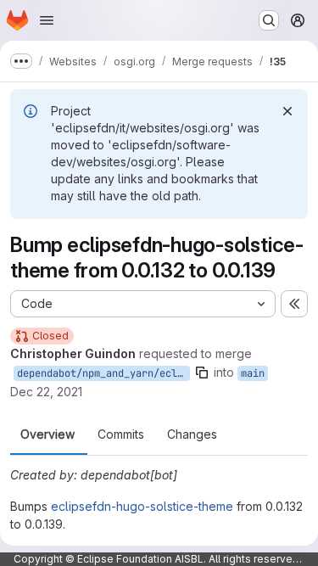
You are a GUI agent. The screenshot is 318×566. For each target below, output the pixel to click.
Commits (121, 434)
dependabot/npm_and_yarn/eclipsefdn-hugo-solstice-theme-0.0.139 (103, 373)
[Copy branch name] (202, 372)
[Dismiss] (287, 111)
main (253, 373)
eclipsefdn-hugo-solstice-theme (142, 506)
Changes (192, 434)
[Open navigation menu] (46, 20)
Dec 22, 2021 (46, 391)
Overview (47, 434)
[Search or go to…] (269, 20)
